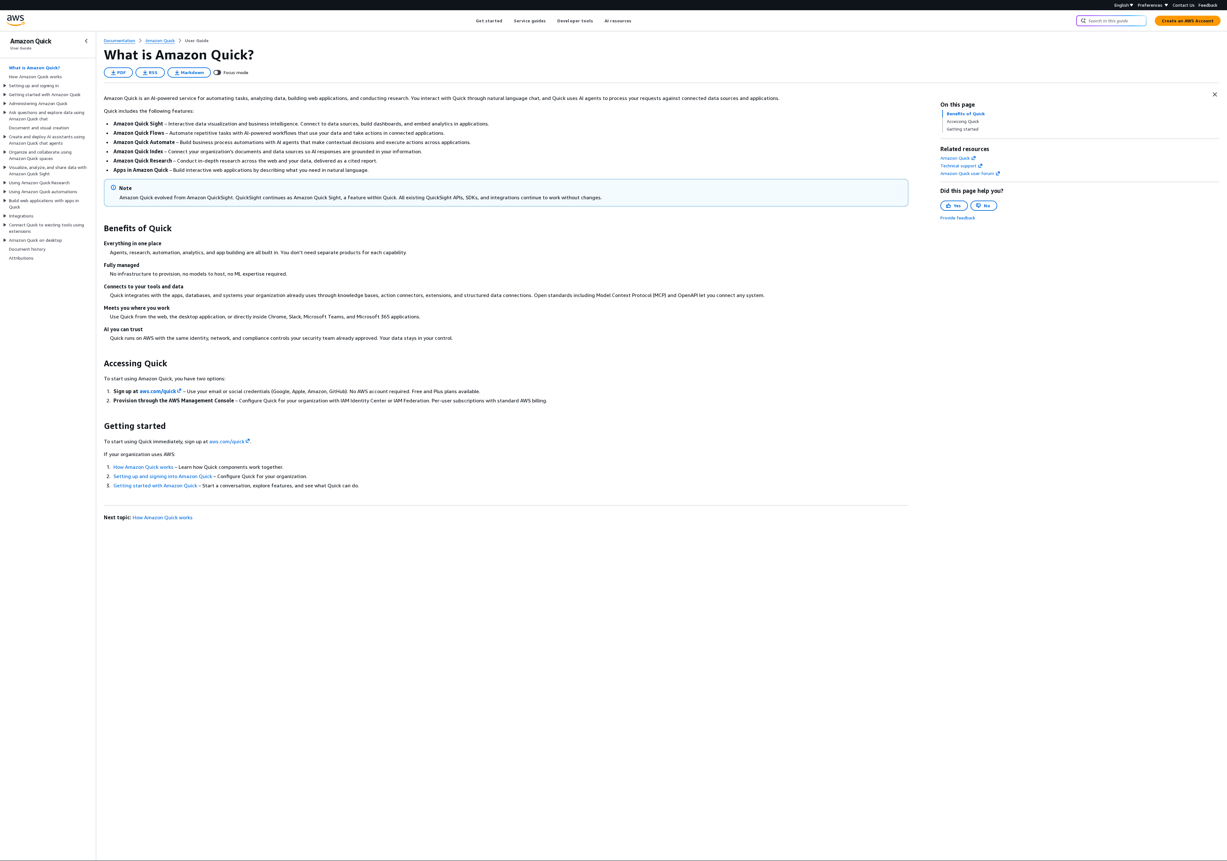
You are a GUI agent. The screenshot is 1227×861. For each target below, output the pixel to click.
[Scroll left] (471, 21)
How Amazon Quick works (143, 467)
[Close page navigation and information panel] (1214, 94)
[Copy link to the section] (99, 228)
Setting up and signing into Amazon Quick (162, 476)
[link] (197, 40)
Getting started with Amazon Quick (155, 485)
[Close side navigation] (86, 41)
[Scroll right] (636, 21)
